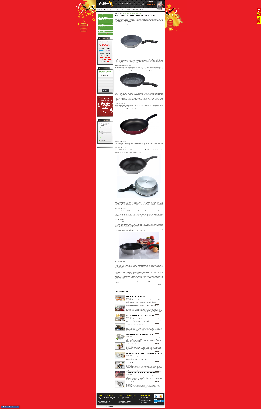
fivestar (106, 4)
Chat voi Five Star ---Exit (11, 407)
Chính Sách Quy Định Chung (146, 400)
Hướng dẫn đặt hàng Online (146, 399)
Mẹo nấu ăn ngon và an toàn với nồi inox (139, 363)
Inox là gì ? (103, 140)
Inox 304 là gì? (104, 138)
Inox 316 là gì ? (104, 131)
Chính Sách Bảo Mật (144, 402)
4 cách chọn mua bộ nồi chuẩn (136, 296)
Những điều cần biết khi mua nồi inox (138, 344)
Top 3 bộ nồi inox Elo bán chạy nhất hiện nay (140, 372)
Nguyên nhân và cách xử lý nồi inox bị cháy (140, 315)
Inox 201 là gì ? (104, 133)
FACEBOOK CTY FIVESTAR (118, 407)
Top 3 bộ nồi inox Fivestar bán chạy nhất (139, 382)
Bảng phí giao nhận (144, 397)
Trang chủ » (117, 13)
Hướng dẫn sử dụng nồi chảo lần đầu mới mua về (142, 306)
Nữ (107, 75)
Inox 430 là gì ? (104, 135)
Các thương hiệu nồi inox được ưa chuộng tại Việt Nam (144, 353)
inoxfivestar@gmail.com (104, 402)
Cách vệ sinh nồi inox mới (134, 325)
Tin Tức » (120, 13)
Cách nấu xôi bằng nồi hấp (105, 128)
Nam (104, 75)
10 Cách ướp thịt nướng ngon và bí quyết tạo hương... (105, 124)
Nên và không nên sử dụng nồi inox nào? (139, 334)
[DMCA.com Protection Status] (109, 407)
